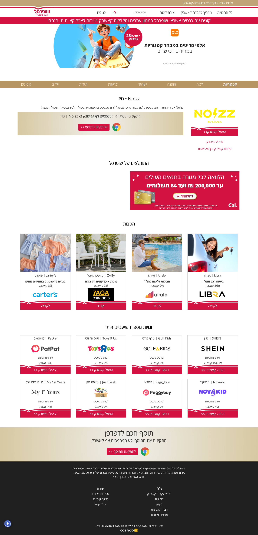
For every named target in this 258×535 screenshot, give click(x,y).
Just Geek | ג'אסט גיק (101, 382)
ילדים (55, 84)
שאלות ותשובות (100, 494)
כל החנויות (225, 12)
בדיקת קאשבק (100, 499)
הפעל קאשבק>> (214, 132)
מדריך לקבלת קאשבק (196, 12)
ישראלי (142, 84)
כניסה (101, 12)
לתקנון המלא (120, 477)
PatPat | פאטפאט (45, 338)
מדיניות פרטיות (159, 515)
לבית (200, 84)
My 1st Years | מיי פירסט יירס (45, 382)
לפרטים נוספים (212, 357)
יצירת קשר (168, 12)
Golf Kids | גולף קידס (156, 338)
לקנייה (212, 306)
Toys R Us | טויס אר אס (101, 338)
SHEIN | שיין (212, 338)
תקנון (159, 504)
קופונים (26, 84)
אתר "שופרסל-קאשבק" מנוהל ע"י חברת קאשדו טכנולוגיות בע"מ (129, 525)
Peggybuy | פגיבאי (157, 382)
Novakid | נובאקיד (212, 382)
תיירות (83, 84)
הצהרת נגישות (159, 510)
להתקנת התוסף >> (93, 127)
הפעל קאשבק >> (212, 370)
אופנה (171, 84)
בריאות (112, 84)
